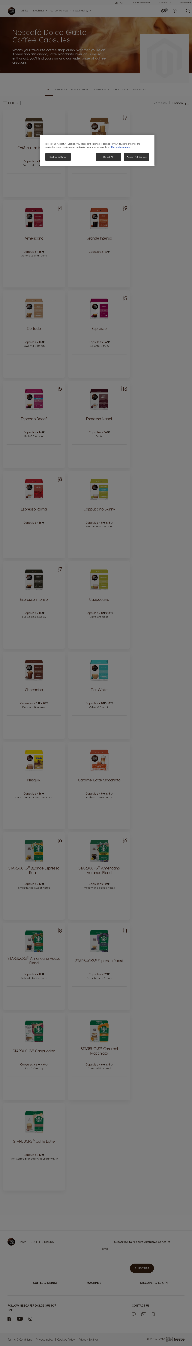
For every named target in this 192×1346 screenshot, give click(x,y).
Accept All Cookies (136, 157)
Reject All (108, 157)
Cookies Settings (58, 157)
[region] (97, 150)
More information (120, 147)
